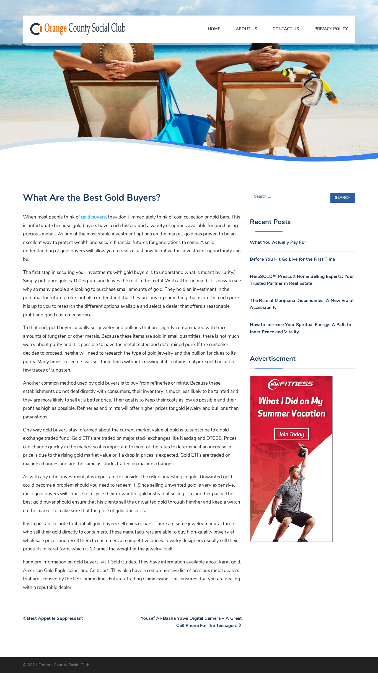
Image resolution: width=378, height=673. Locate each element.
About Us (246, 29)
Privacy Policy (331, 29)
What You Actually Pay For (278, 242)
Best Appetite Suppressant (54, 618)
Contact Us (286, 29)
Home (214, 29)
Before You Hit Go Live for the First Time (292, 259)
